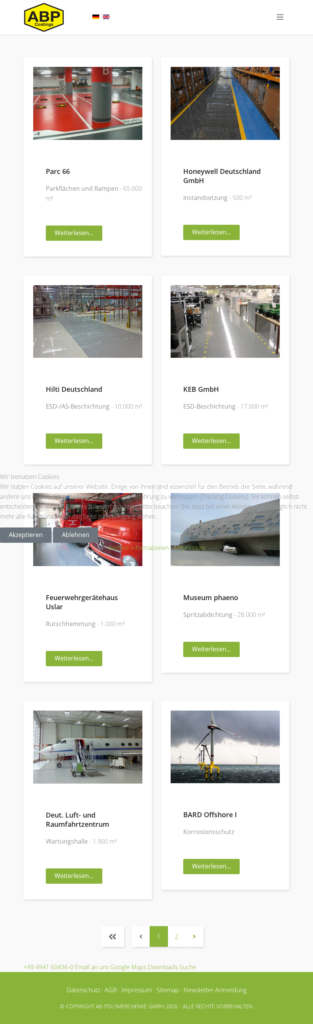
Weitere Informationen (138, 548)
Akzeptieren (26, 535)
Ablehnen (75, 535)
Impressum (190, 548)
